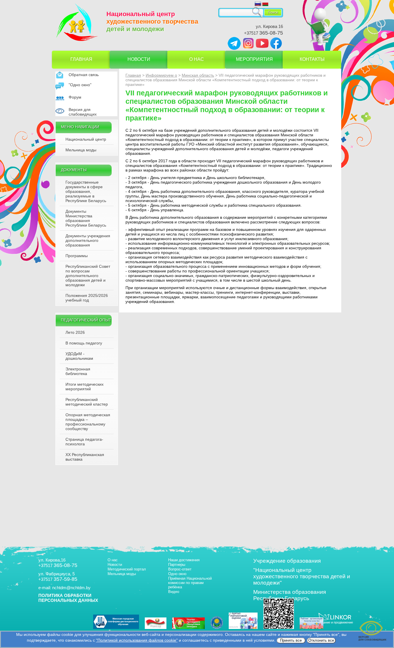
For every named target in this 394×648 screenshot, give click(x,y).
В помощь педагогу (83, 343)
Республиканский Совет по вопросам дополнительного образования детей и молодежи (87, 275)
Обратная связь (84, 74)
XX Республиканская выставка (84, 456)
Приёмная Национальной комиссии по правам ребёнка (190, 582)
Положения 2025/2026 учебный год (86, 297)
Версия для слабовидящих (83, 111)
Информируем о (161, 75)
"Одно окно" (80, 84)
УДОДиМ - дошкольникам (79, 356)
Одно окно (177, 574)
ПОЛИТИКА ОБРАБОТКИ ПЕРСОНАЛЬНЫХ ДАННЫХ (68, 598)
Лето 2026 (75, 332)
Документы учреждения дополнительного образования (87, 240)
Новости (138, 59)
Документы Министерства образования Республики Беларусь (85, 218)
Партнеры (176, 564)
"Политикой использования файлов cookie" (137, 640)
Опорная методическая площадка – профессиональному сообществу (87, 421)
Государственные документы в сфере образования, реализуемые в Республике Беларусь (85, 191)
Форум (75, 97)
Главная (81, 59)
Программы (76, 255)
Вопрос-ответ (180, 569)
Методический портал (127, 569)
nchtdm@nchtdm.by (71, 587)
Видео (173, 591)
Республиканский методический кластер (86, 401)
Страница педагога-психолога (84, 441)
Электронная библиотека (77, 371)
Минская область (198, 75)
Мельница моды (80, 150)
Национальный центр (85, 139)
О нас (196, 59)
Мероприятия (254, 59)
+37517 (263, 33)
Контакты (312, 59)
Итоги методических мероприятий (84, 386)
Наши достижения (184, 560)
